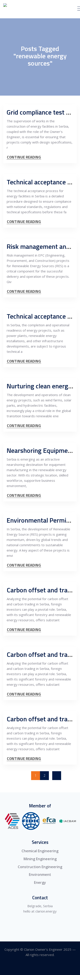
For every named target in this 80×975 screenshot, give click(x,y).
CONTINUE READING (24, 157)
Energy (40, 882)
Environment (40, 874)
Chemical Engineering (40, 850)
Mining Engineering (40, 858)
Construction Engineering (40, 866)
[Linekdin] (40, 967)
